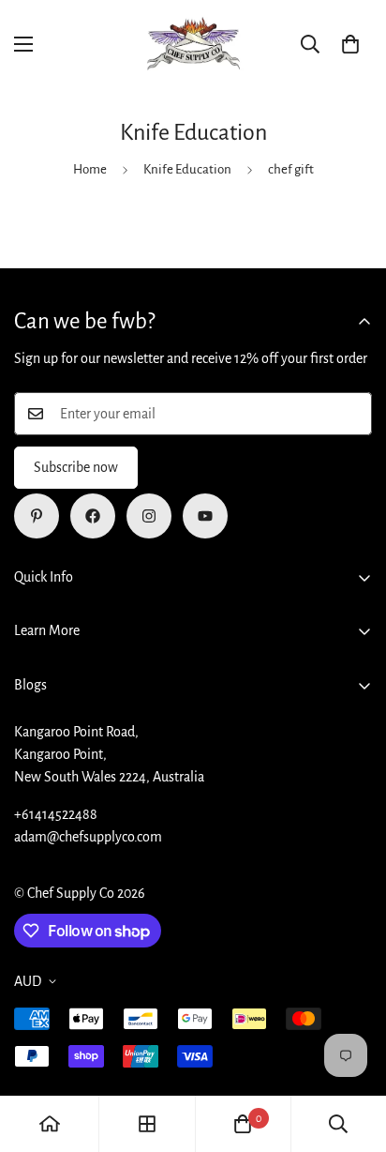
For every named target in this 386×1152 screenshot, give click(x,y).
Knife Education (187, 169)
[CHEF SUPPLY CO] (193, 44)
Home (90, 169)
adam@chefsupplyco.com (88, 836)
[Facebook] (92, 515)
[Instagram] (148, 515)
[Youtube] (205, 515)
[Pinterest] (36, 515)
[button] (350, 44)
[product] (49, 1124)
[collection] (147, 1123)
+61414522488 (55, 814)
